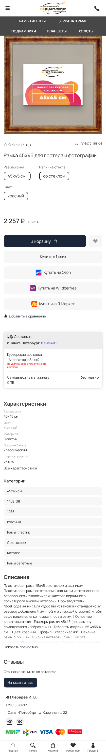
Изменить (49, 343)
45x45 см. (17, 176)
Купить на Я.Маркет (57, 303)
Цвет (8, 187)
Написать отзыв (20, 682)
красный (16, 196)
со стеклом (54, 176)
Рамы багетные (33, 21)
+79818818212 (16, 705)
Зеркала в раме (72, 21)
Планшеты (57, 31)
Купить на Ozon (57, 272)
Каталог (13, 552)
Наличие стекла (52, 167)
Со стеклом (16, 542)
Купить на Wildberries (57, 288)
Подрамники (23, 31)
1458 (10, 511)
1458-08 (13, 501)
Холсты (86, 31)
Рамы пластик (18, 532)
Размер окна (14, 167)
